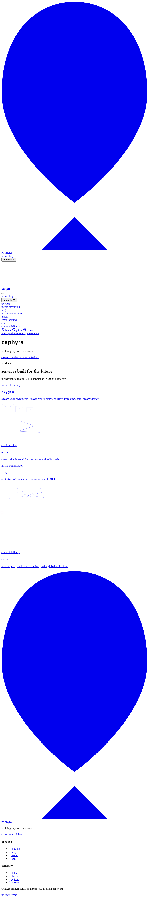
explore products (11, 357)
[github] (5, 289)
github (19, 330)
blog (10, 296)
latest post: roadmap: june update (20, 333)
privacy (6, 894)
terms (14, 894)
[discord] (8, 289)
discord (30, 330)
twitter (8, 330)
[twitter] (2, 289)
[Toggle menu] (2, 293)
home (4, 296)
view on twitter (30, 357)
